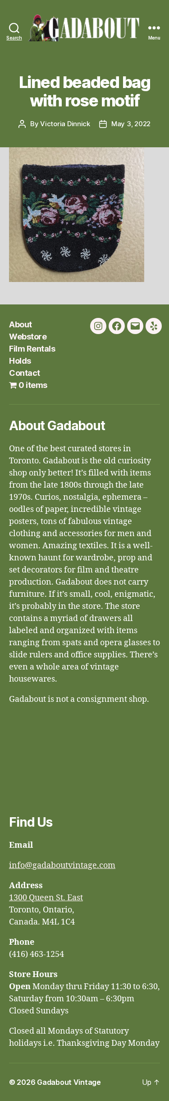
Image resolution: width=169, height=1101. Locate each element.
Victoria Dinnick (65, 123)
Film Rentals (32, 348)
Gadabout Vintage (69, 1082)
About (20, 324)
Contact (24, 373)
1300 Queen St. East (46, 898)
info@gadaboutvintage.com (62, 865)
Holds (20, 361)
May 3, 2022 (131, 123)
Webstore (27, 336)
